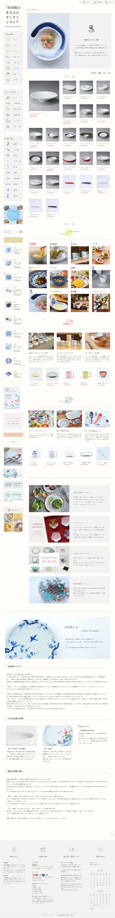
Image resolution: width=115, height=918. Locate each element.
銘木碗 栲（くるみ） (103, 383)
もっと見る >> (13, 441)
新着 (109, 73)
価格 (104, 73)
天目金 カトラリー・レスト (54, 214)
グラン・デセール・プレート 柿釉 (73, 167)
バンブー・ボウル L (36, 143)
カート (109, 2)
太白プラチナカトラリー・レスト (39, 214)
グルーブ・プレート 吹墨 (54, 191)
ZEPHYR (34, 9)
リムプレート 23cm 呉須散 (54, 383)
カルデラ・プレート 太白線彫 (38, 191)
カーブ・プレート (102, 120)
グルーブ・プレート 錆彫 (87, 143)
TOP (28, 9)
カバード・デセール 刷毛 (54, 143)
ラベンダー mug (51, 462)
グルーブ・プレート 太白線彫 (105, 167)
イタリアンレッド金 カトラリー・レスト (75, 191)
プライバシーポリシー (48, 915)
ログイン (88, 2)
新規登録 (99, 2)
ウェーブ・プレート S (36, 113)
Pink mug (66, 383)
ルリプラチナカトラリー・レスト (89, 191)
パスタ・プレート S (86, 120)
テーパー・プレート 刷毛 (71, 143)
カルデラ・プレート (86, 96)
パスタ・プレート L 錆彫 (54, 167)
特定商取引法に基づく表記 (65, 915)
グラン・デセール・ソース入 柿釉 (90, 167)
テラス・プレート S (70, 120)
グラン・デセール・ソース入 (105, 96)
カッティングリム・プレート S (72, 96)
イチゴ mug (33, 462)
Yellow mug (83, 383)
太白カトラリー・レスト (104, 191)
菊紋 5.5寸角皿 (68, 462)
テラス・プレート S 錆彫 (104, 143)
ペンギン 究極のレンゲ (104, 462)
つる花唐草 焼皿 (85, 462)
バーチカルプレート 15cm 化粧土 (39, 383)
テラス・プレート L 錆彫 (37, 167)
